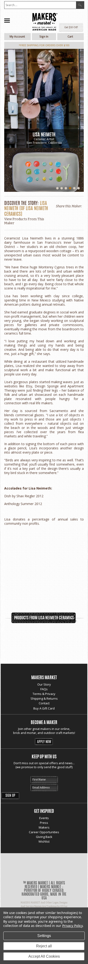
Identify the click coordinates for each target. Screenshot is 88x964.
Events (44, 818)
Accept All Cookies (44, 956)
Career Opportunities (44, 832)
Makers (44, 827)
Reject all (44, 946)
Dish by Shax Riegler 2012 (23, 496)
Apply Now (44, 742)
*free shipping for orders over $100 (44, 45)
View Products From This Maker (24, 221)
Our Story (44, 684)
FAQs (44, 689)
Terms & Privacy (44, 694)
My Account (17, 37)
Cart (70, 37)
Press (44, 823)
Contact (44, 703)
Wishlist (44, 841)
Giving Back (44, 837)
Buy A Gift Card (44, 708)
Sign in (43, 37)
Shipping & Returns (44, 698)
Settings (44, 936)
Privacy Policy (72, 925)
